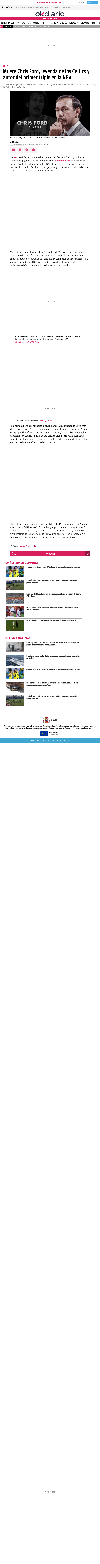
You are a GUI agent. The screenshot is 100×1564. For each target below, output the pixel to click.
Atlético (63, 23)
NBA (34, 546)
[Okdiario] (50, 13)
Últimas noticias (7, 23)
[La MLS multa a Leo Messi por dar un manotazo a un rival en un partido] (15, 625)
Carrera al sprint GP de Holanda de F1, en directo (31, 27)
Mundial (36, 23)
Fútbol (44, 23)
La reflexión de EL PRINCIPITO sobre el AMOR (28, 7)
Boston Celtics (25, 546)
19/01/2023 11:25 (17, 145)
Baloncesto (73, 23)
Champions (85, 23)
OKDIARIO (14, 142)
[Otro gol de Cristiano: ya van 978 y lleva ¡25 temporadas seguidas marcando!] (15, 571)
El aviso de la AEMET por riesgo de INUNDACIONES (62, 7)
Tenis (93, 23)
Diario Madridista (24, 23)
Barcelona (54, 23)
